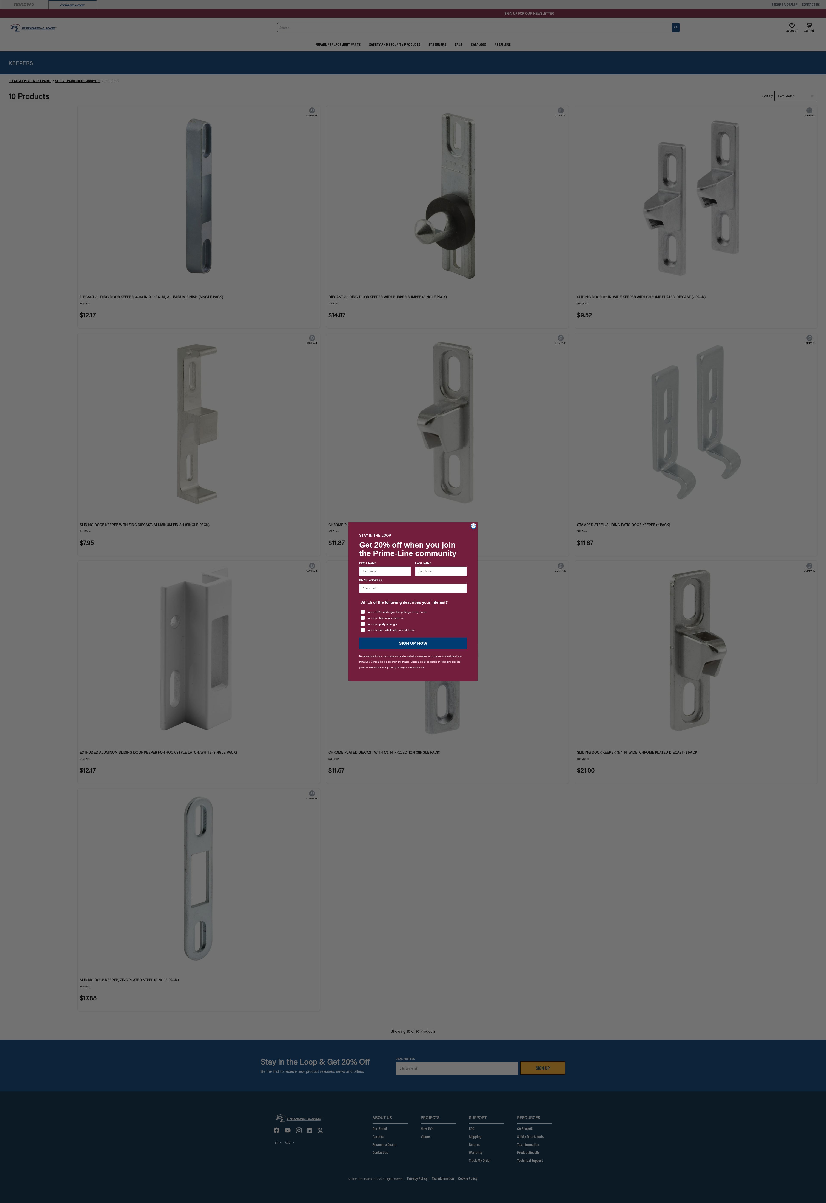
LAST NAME (423, 563)
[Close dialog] (473, 526)
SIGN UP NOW (413, 643)
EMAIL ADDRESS (370, 580)
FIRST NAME (367, 563)
